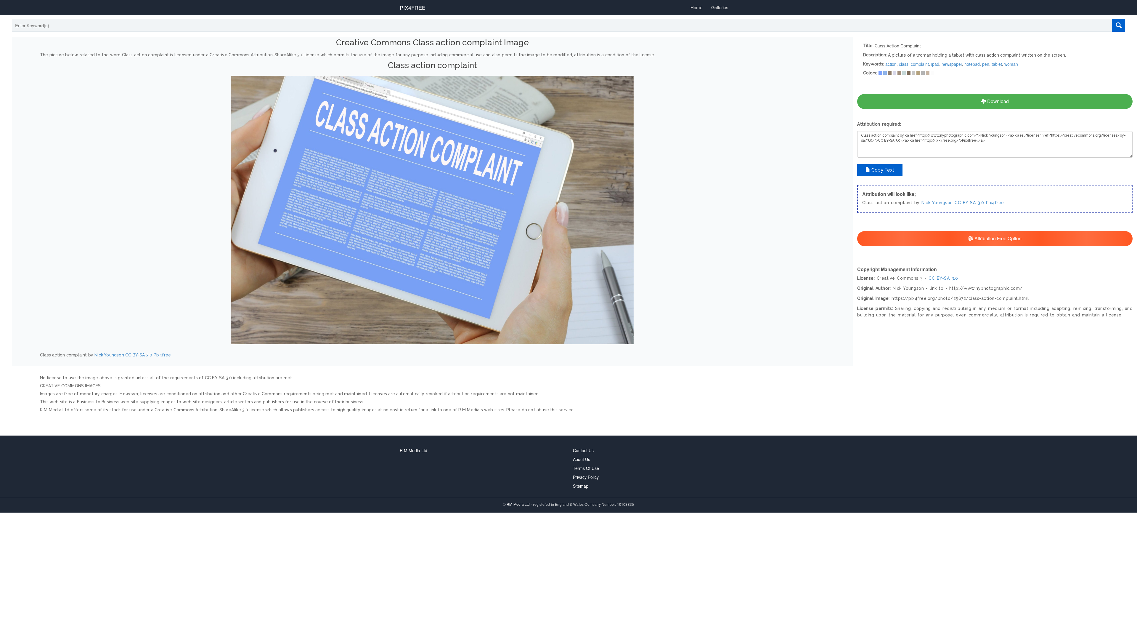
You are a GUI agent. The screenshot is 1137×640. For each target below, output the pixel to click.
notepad (972, 64)
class (903, 64)
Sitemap (580, 486)
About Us (581, 459)
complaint (920, 64)
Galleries (719, 7)
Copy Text (882, 170)
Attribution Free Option (997, 238)
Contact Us (583, 450)
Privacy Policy (586, 477)
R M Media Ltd (413, 450)
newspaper (952, 64)
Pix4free (162, 355)
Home (696, 7)
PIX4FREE (412, 7)
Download (997, 101)
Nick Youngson (109, 355)
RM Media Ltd (519, 504)
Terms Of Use (586, 468)
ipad (935, 64)
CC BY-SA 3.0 (138, 355)
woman (1011, 64)
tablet (997, 64)
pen (985, 64)
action (891, 64)
